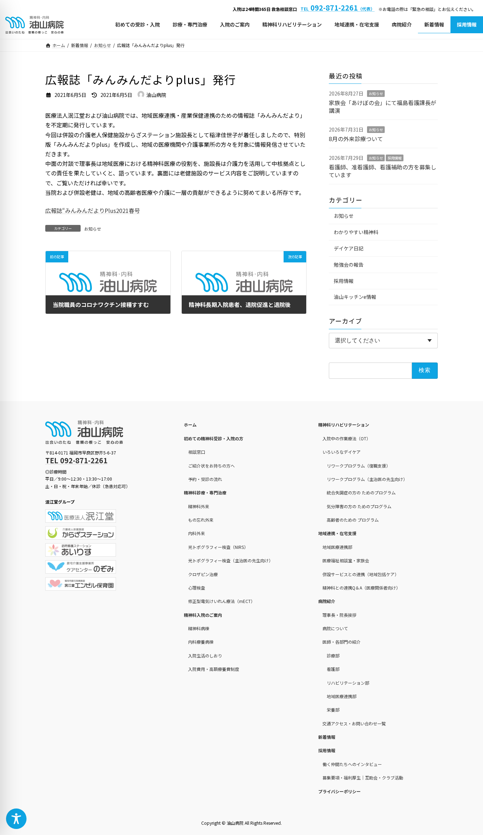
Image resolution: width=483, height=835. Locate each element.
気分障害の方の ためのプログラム (359, 506)
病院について (335, 628)
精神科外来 (198, 506)
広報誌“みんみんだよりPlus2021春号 (92, 210)
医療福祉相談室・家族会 (345, 560)
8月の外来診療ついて (356, 138)
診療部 (333, 656)
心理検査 (196, 588)
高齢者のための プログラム (353, 520)
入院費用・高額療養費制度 (213, 669)
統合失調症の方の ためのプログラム (361, 493)
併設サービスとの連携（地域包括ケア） (360, 574)
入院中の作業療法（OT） (346, 438)
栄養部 (333, 710)
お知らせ (92, 229)
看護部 (333, 669)
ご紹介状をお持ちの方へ (211, 466)
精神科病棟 (198, 628)
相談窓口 (196, 452)
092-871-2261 (338, 7)
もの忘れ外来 (201, 520)
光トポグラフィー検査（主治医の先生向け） (230, 560)
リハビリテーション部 (348, 683)
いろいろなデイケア (341, 452)
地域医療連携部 (337, 547)
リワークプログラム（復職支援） (358, 466)
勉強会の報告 (348, 264)
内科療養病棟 (201, 642)
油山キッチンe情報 (355, 296)
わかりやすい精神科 (356, 232)
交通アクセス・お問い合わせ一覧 (354, 723)
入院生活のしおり (205, 656)
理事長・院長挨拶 (339, 615)
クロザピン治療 (203, 574)
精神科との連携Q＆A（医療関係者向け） (361, 588)
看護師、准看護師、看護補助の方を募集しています (382, 170)
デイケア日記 (348, 248)
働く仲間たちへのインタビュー (352, 764)
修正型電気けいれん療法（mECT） (221, 601)
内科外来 (196, 533)
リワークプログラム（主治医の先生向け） (367, 479)
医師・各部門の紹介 (341, 642)
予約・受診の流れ (205, 479)
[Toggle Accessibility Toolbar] (16, 819)
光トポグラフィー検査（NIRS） (218, 547)
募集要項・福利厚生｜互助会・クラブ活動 (362, 778)
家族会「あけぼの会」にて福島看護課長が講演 (382, 106)
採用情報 (395, 158)
